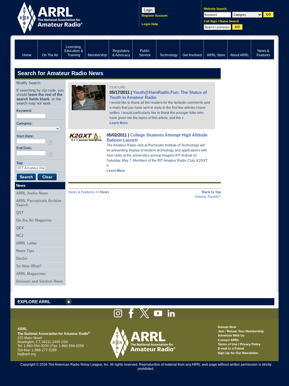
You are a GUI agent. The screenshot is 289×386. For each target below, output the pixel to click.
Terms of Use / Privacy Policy (239, 344)
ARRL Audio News (32, 193)
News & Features (81, 192)
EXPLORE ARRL (34, 301)
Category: (24, 123)
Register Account (155, 15)
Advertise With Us (231, 335)
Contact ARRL (228, 340)
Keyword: (24, 110)
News (20, 185)
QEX (20, 228)
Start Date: (25, 136)
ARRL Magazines (31, 274)
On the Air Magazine (34, 220)
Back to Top (211, 192)
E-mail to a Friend (231, 348)
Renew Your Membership (245, 331)
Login (148, 10)
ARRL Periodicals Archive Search (38, 203)
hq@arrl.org (26, 354)
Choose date (51, 142)
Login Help (150, 24)
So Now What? (29, 266)
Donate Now (227, 327)
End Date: (24, 148)
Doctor (22, 258)
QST (20, 213)
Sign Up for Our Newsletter (238, 353)
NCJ (19, 235)
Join (221, 331)
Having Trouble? (208, 197)
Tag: (19, 163)
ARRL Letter (26, 243)
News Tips (25, 251)
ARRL (69, 17)
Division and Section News (39, 281)
